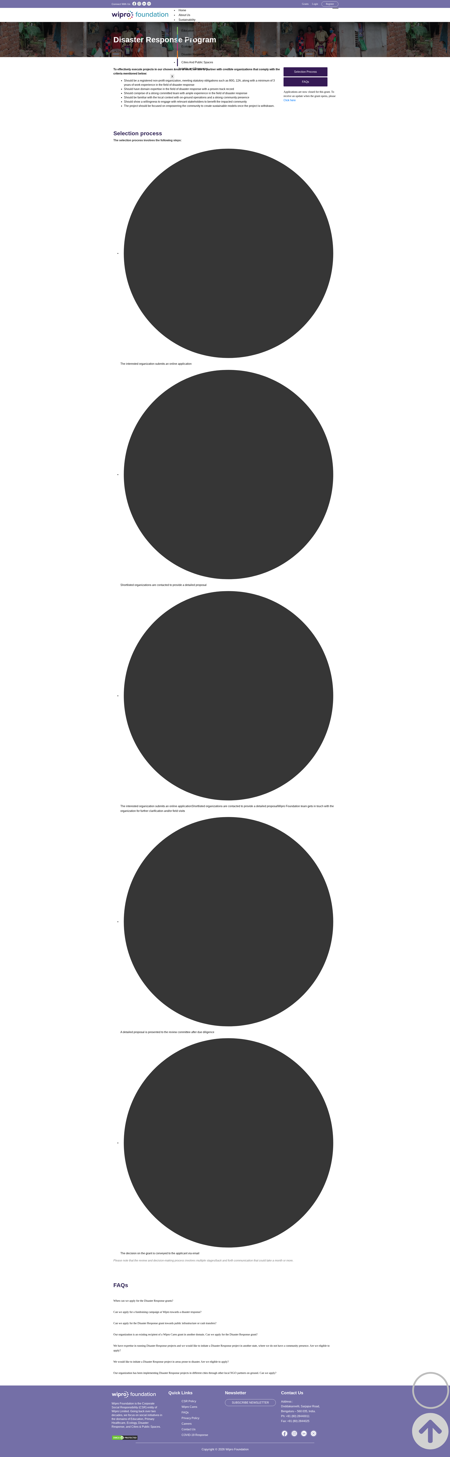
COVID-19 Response (195, 1434)
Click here (290, 100)
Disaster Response (193, 54)
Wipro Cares (189, 1406)
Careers (187, 1423)
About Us (184, 15)
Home (182, 10)
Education (187, 30)
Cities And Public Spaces (197, 62)
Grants (305, 4)
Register (330, 4)
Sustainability (187, 19)
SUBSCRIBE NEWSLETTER (250, 1402)
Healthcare (188, 38)
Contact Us (188, 1429)
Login (315, 4)
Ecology (186, 46)
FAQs (185, 1412)
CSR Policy (189, 1401)
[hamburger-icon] (335, 8)
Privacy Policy (190, 1418)
